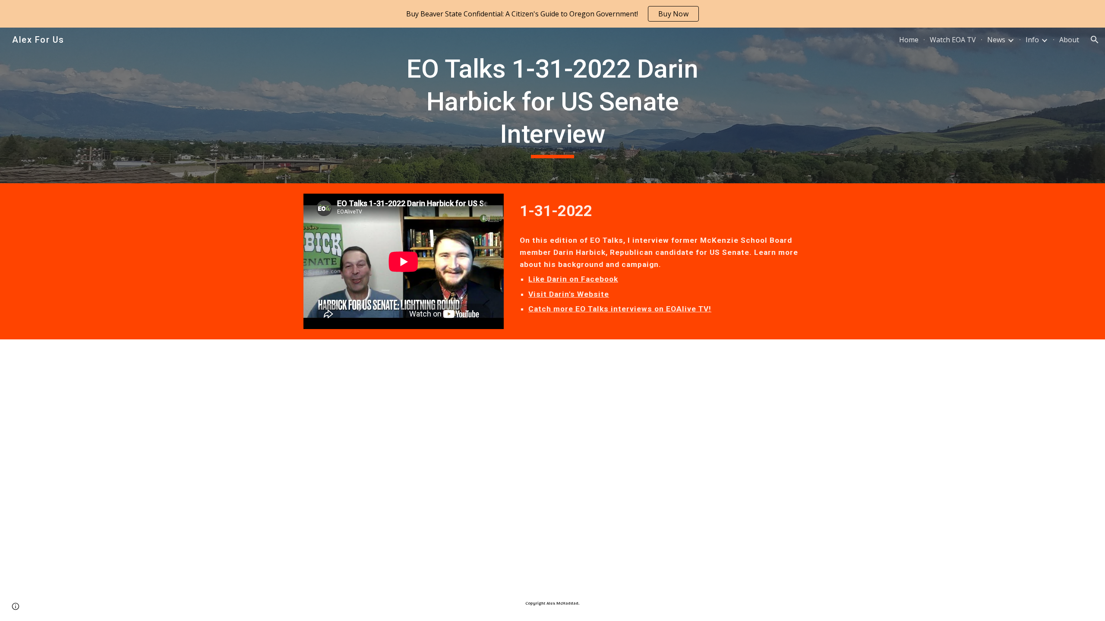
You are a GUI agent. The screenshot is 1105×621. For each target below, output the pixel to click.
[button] (1094, 39)
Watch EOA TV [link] (953, 39)
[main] (552, 105)
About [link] (1069, 39)
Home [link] (909, 39)
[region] (552, 14)
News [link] (996, 39)
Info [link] (1032, 39)
